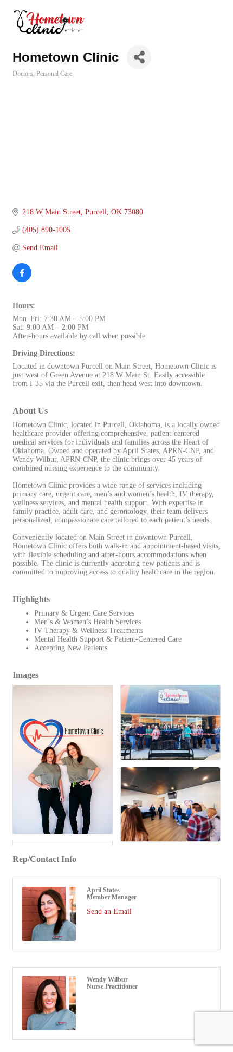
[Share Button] (139, 57)
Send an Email (109, 911)
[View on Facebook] (21, 280)
